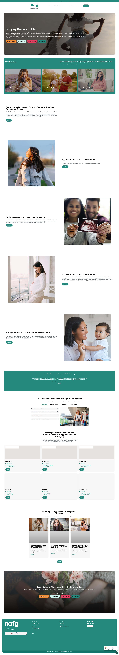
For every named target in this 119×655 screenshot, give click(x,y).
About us (77, 5)
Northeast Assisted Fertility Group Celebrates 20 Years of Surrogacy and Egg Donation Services (38, 546)
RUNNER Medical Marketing (68, 651)
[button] (45, 409)
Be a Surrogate (65, 5)
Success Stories (35, 630)
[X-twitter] (8, 629)
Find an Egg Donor (57, 5)
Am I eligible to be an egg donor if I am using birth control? (42, 411)
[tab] (44, 404)
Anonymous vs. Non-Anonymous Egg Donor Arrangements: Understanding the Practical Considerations (80, 546)
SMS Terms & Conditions (64, 626)
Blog (81, 5)
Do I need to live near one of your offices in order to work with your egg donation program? (43, 415)
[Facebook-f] (6, 629)
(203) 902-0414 (59, 593)
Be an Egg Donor (50, 5)
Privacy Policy (62, 621)
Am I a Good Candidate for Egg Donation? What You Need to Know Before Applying (59, 546)
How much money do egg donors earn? (38, 408)
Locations (34, 631)
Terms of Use (62, 623)
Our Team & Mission (36, 628)
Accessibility (62, 625)
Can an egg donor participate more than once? (40, 419)
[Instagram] (10, 629)
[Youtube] (12, 629)
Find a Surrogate (72, 5)
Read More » (32, 554)
